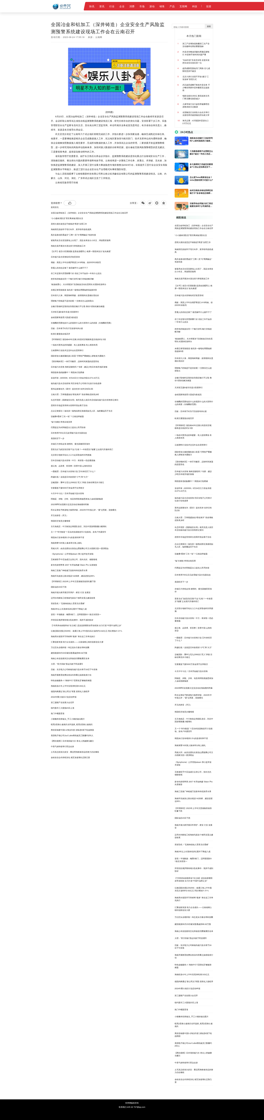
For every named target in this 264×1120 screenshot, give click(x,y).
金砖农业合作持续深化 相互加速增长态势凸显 (70, 757)
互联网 (183, 6)
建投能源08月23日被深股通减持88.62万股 (69, 652)
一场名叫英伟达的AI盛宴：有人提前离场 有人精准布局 (74, 344)
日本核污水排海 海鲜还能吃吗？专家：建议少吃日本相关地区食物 (79, 366)
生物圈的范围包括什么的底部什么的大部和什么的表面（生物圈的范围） (81, 322)
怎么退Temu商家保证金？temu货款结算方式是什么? (201, 178)
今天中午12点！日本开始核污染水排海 (67, 493)
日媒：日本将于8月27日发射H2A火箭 (67, 328)
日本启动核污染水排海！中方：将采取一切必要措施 (73, 460)
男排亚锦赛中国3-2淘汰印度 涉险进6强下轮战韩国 (72, 729)
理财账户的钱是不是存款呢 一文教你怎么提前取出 (72, 300)
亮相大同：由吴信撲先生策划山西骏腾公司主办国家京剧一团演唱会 (80, 548)
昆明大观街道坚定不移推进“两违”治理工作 (69, 223)
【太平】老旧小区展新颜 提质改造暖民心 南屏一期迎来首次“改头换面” (81, 251)
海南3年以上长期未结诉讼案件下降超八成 (69, 608)
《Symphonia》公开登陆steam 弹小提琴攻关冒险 (72, 553)
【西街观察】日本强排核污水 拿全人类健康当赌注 (72, 740)
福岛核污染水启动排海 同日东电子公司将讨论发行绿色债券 (76, 383)
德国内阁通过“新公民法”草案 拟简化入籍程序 (70, 691)
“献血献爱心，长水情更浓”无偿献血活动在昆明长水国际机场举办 (78, 284)
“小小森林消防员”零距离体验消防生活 (67, 218)
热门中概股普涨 (57, 713)
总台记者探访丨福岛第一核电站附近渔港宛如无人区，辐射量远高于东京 (81, 410)
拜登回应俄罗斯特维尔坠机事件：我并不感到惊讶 (72, 619)
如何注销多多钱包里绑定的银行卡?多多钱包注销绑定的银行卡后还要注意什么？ (201, 191)
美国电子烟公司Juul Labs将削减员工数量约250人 (72, 735)
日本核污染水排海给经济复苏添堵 (65, 256)
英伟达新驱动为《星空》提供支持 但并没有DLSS (72, 388)
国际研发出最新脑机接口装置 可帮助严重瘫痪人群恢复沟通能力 (78, 355)
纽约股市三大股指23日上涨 (62, 707)
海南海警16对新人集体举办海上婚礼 (66, 542)
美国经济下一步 (57, 438)
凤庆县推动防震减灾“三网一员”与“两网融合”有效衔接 (73, 234)
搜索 (209, 26)
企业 (121, 6)
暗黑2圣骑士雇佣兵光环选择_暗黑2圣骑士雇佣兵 (72, 724)
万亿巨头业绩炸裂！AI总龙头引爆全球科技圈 (70, 647)
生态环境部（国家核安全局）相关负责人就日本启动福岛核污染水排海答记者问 (84, 399)
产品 (172, 6)
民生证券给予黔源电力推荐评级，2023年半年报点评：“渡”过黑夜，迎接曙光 (83, 509)
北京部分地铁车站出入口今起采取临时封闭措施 (71, 454)
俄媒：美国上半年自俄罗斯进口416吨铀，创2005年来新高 (76, 262)
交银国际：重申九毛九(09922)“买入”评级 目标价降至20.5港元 (77, 482)
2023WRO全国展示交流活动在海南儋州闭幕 (70, 504)
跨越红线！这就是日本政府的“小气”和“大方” (69, 476)
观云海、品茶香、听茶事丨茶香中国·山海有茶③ (71, 465)
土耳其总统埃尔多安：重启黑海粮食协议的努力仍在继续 (75, 751)
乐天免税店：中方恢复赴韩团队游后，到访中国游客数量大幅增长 (79, 526)
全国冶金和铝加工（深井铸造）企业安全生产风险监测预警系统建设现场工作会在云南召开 (89, 212)
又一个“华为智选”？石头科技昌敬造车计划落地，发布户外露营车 (78, 531)
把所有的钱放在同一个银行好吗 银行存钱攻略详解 (72, 278)
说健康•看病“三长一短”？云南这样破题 (67, 416)
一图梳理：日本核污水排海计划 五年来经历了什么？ (73, 471)
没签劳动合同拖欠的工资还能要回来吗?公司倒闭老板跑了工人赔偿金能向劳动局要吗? (201, 204)
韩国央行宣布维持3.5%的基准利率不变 (67, 537)
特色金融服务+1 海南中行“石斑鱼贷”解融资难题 (71, 680)
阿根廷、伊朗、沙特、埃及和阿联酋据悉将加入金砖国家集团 (77, 498)
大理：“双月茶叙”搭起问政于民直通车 (67, 663)
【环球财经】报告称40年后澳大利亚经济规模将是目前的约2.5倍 (78, 339)
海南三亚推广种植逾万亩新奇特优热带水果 (69, 570)
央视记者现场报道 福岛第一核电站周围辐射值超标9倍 (74, 289)
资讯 (101, 6)
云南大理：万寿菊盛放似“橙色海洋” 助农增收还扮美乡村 (75, 394)
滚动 (152, 6)
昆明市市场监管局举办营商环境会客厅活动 (69, 405)
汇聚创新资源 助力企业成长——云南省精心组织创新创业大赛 (77, 641)
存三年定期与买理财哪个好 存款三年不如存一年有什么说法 (76, 273)
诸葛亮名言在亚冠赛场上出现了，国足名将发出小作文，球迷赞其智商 (81, 240)
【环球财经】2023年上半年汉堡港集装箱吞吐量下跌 (73, 581)
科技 (194, 6)
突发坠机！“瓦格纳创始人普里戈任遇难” (68, 603)
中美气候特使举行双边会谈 (62, 746)
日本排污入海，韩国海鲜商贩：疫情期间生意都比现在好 (75, 295)
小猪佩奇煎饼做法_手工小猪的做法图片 (68, 718)
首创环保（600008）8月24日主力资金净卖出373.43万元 (75, 377)
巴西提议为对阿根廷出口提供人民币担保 (68, 427)
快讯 (91, 6)
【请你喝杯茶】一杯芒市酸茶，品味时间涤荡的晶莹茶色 (75, 361)
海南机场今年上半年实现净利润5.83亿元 (68, 685)
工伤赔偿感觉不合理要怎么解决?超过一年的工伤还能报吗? (201, 152)
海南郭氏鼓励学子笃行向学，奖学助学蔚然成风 (71, 229)
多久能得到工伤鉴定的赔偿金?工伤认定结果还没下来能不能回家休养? (201, 165)
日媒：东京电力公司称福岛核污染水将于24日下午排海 (74, 669)
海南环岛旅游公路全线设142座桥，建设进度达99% (73, 575)
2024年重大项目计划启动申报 (63, 696)
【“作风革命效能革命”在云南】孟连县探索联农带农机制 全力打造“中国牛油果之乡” (86, 625)
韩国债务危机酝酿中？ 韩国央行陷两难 (67, 372)
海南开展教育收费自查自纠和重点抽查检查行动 (71, 674)
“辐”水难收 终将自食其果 (61, 421)
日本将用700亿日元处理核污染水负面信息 (69, 432)
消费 (131, 6)
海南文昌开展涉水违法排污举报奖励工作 (68, 245)
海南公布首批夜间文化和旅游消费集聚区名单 (70, 658)
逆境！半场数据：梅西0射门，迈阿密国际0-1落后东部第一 (76, 614)
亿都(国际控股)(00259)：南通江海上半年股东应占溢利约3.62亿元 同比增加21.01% (86, 630)
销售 (162, 6)
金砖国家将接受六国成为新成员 (64, 317)
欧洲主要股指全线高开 (60, 333)
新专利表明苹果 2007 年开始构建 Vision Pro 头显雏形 (74, 564)
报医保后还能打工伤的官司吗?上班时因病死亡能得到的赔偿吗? (201, 139)
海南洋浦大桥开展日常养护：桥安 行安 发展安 (70, 592)
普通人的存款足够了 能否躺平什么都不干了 (69, 267)
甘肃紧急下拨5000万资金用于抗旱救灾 (67, 487)
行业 (111, 6)
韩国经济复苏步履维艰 (60, 520)
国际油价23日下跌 (59, 586)
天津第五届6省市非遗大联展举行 (65, 311)
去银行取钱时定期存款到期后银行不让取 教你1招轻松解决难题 (78, 306)
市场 (142, 6)
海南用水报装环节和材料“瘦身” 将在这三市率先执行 (73, 636)
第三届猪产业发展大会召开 (62, 702)
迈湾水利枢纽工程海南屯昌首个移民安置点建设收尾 (73, 597)
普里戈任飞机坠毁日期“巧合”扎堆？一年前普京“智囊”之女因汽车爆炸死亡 (82, 449)
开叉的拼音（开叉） (59, 515)
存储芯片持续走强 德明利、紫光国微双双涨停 (70, 443)
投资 (208, 6)
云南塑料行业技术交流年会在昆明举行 (67, 350)
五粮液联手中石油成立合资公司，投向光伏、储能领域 (74, 559)
